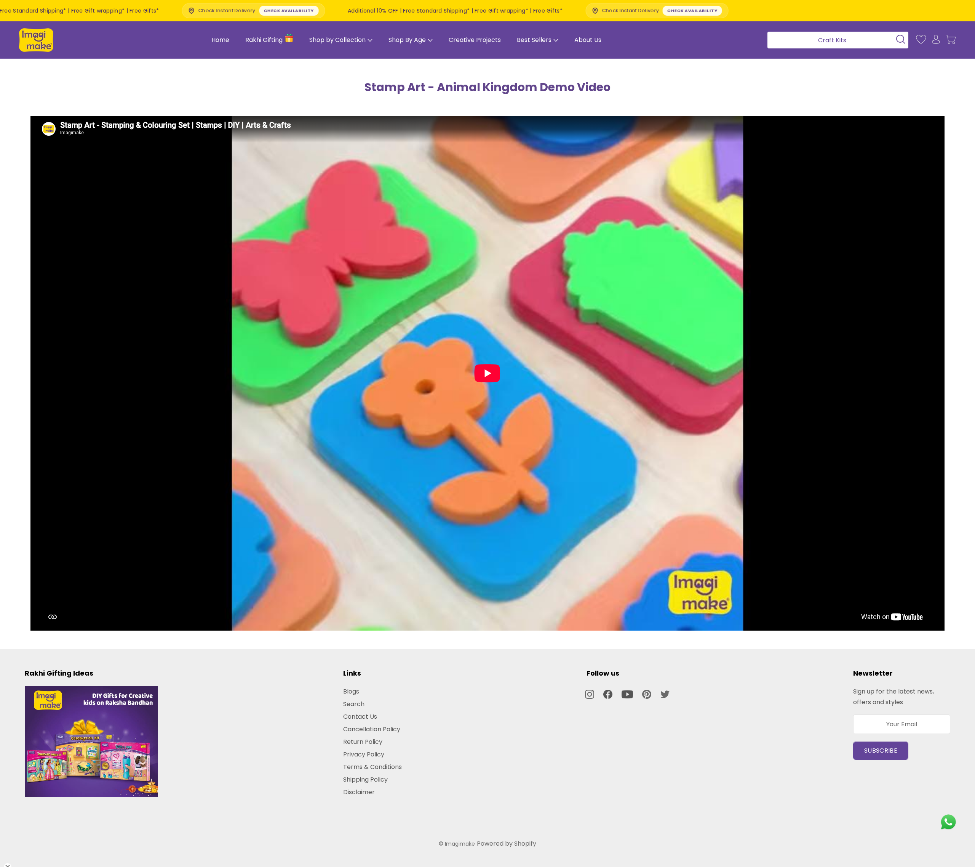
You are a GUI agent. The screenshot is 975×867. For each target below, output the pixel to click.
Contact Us (360, 716)
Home (220, 39)
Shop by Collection (337, 39)
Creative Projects (475, 39)
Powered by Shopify (506, 843)
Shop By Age (407, 39)
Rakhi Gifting (264, 39)
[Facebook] (607, 694)
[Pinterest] (646, 694)
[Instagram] (589, 694)
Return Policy (362, 741)
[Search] (835, 40)
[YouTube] (627, 694)
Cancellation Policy (371, 729)
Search (353, 704)
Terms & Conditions (372, 767)
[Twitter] (665, 694)
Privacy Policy (363, 754)
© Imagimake (457, 844)
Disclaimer (359, 792)
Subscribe (880, 750)
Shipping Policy (365, 779)
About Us (587, 39)
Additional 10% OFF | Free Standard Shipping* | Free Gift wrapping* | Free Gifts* (359, 10)
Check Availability (193, 11)
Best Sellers (534, 39)
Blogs (351, 691)
